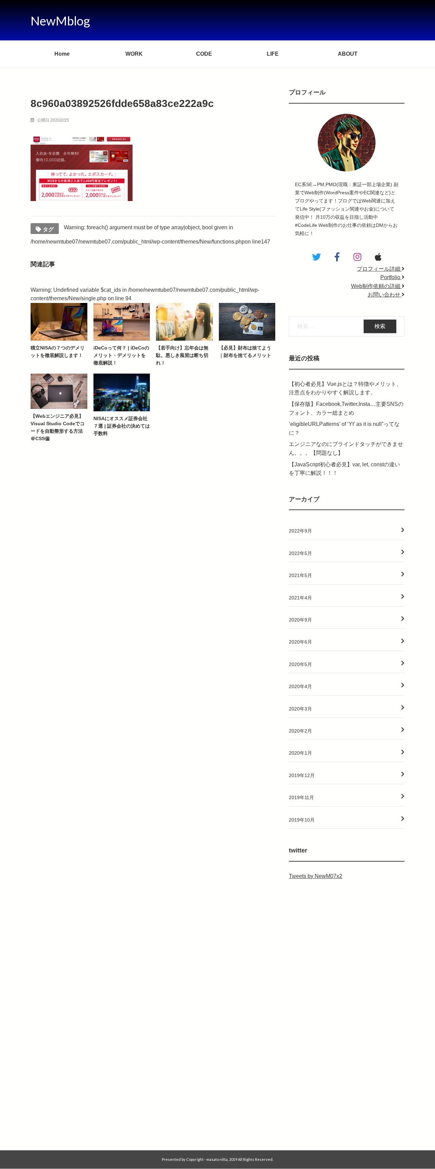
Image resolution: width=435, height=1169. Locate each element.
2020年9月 (300, 620)
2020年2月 (300, 731)
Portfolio (391, 277)
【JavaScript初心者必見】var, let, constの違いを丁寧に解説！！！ (344, 469)
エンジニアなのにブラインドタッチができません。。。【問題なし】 (346, 448)
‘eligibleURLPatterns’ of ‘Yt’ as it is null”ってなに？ (344, 428)
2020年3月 (300, 709)
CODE (204, 54)
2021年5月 (300, 575)
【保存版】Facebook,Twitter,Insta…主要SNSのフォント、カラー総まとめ (346, 408)
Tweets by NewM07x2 (315, 876)
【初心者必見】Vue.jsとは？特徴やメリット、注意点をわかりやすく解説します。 (345, 388)
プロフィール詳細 (379, 269)
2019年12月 (302, 775)
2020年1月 (300, 753)
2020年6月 (300, 642)
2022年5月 (300, 553)
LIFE (273, 54)
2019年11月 (301, 797)
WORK (134, 54)
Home (62, 54)
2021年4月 (300, 597)
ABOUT (348, 54)
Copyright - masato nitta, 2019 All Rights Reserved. (229, 1159)
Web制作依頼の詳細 (376, 286)
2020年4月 (300, 686)
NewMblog (60, 20)
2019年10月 (302, 820)
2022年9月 (300, 531)
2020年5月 (300, 664)
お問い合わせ (385, 295)
